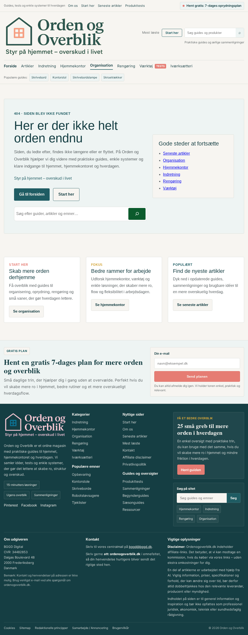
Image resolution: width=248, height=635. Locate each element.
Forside (10, 66)
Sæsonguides (133, 502)
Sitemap (25, 628)
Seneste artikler (110, 6)
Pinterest (11, 505)
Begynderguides (136, 495)
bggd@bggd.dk (140, 547)
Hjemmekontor (73, 66)
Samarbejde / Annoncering (90, 628)
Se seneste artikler (192, 305)
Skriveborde (81, 488)
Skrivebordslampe (85, 77)
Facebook (29, 505)
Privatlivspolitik (134, 464)
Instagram (48, 505)
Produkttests (135, 6)
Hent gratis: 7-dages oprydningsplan (213, 6)
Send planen (197, 376)
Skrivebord (38, 77)
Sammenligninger (46, 495)
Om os (73, 6)
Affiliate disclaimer (137, 457)
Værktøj (152, 66)
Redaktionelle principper (51, 628)
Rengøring (126, 66)
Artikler (27, 66)
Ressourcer (131, 509)
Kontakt (129, 450)
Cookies (9, 628)
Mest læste (150, 32)
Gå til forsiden (32, 194)
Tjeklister (79, 502)
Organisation (101, 65)
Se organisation (26, 311)
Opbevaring (81, 474)
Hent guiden (191, 470)
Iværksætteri (181, 66)
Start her (87, 6)
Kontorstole (81, 481)
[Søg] (137, 214)
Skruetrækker (112, 77)
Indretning (47, 66)
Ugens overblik (17, 495)
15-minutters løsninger (22, 485)
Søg (233, 498)
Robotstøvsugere (85, 495)
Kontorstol (59, 77)
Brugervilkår (120, 628)
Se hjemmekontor (110, 305)
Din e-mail (161, 353)
